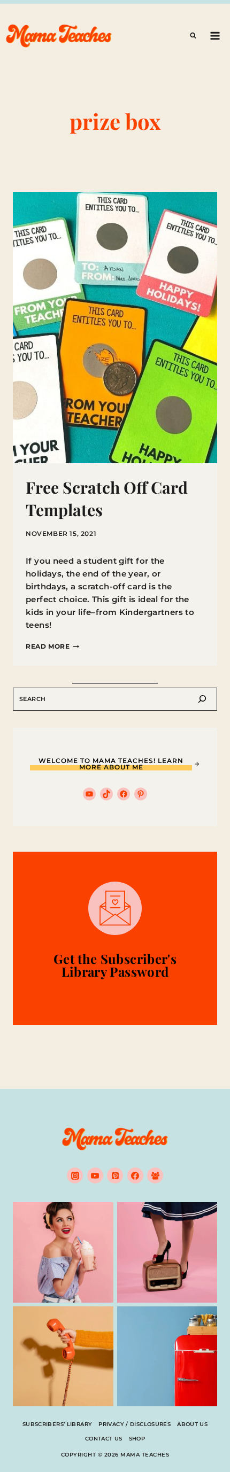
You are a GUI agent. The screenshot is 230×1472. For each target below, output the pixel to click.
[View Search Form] (193, 35)
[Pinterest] (115, 1175)
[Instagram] (75, 1175)
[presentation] (115, 327)
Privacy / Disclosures (134, 1424)
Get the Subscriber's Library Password (115, 965)
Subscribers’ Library (57, 1424)
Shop (137, 1438)
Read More (52, 646)
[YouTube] (95, 1175)
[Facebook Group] (155, 1175)
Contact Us (103, 1438)
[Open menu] (215, 35)
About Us (192, 1424)
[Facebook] (135, 1175)
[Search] (202, 699)
